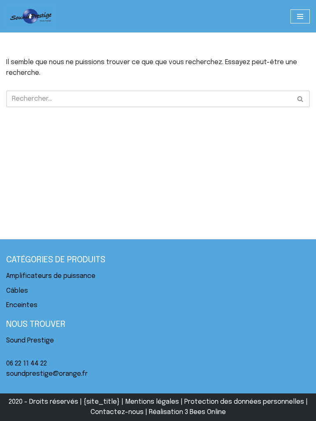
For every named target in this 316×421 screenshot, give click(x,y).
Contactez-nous (117, 412)
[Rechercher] (300, 98)
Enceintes (21, 305)
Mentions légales (152, 401)
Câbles (17, 290)
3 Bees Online (205, 412)
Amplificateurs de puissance (50, 276)
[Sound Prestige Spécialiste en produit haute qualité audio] (31, 16)
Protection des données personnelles (244, 401)
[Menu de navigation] (300, 16)
